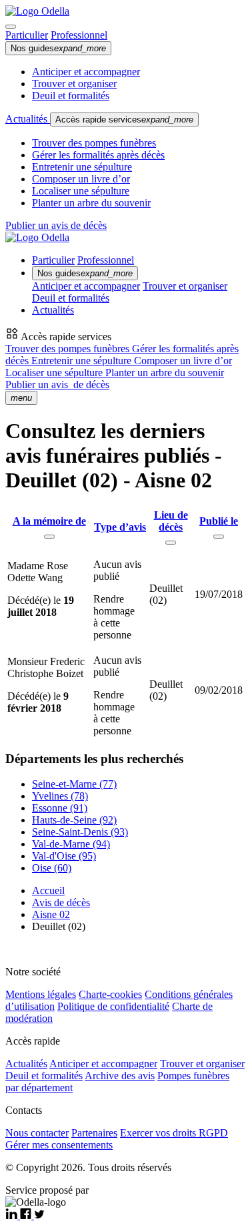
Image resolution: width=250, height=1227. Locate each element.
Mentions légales (40, 994)
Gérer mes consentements (59, 1144)
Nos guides (58, 48)
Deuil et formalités (70, 95)
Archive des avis (120, 1075)
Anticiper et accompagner (86, 71)
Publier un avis (57, 384)
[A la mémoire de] (49, 537)
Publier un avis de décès (56, 225)
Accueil (48, 890)
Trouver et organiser (74, 83)
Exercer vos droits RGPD (174, 1132)
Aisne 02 (51, 914)
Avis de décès (61, 902)
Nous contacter (37, 1132)
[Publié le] (218, 537)
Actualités (27, 118)
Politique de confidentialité (113, 1006)
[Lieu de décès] (170, 543)
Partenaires (94, 1132)
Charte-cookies (110, 994)
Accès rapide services (124, 119)
